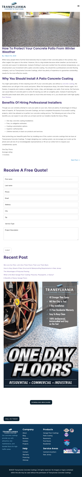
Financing (26, 457)
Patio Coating (47, 435)
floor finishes (6, 97)
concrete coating (68, 84)
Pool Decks (47, 441)
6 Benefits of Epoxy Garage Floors (15, 278)
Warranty (26, 454)
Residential (47, 444)
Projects (25, 444)
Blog (24, 435)
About (25, 433)
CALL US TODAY (11, 419)
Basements (47, 438)
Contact (25, 452)
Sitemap (25, 460)
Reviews (25, 438)
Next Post (75, 160)
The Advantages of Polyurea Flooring (16, 271)
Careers (25, 441)
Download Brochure (41, 402)
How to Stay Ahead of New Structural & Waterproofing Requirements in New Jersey (32, 268)
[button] (75, 450)
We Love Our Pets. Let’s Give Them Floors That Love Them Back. (26, 265)
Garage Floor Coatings (51, 433)
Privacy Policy (24, 243)
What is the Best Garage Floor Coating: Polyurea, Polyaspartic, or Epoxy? (29, 275)
